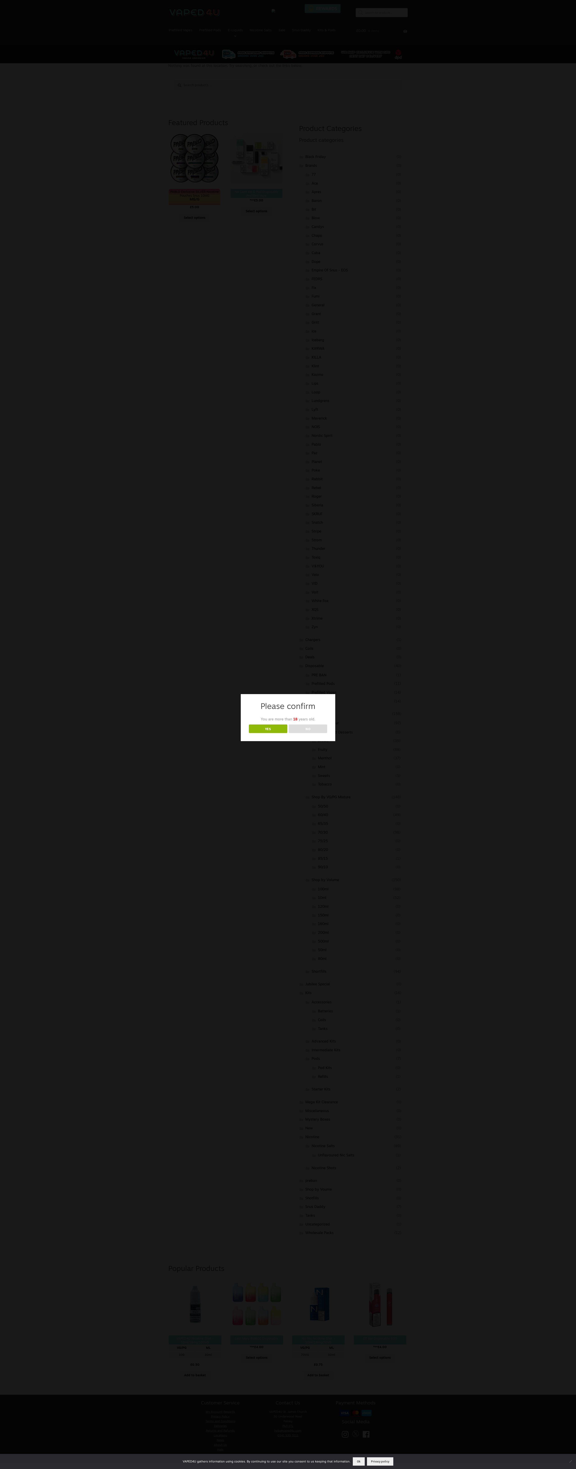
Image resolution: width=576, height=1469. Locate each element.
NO (308, 729)
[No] (570, 1461)
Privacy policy (380, 1461)
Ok (358, 1461)
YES (268, 729)
